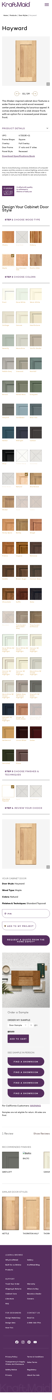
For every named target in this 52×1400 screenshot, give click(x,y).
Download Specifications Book (18, 156)
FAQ (7, 1304)
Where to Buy (33, 1289)
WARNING (35, 1105)
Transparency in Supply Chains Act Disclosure (15, 1363)
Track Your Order (12, 1284)
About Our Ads (33, 1375)
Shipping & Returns (13, 1289)
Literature (9, 1299)
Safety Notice (11, 1370)
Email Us (30, 1318)
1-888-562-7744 (34, 1323)
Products (9, 1270)
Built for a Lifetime (13, 1265)
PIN (10, 914)
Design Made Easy (12, 1318)
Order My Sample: (19, 1020)
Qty (35, 1025)
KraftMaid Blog (33, 1265)
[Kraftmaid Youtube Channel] (35, 1342)
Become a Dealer (34, 1294)
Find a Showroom (26, 1061)
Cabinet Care (11, 1294)
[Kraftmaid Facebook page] (17, 1342)
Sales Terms (32, 1362)
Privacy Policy (11, 1357)
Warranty (31, 1284)
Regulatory (31, 1370)
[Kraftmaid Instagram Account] (23, 1342)
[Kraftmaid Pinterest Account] (29, 1342)
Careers (30, 1299)
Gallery (30, 1260)
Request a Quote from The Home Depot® (26, 940)
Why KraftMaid (11, 1260)
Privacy (8, 1375)
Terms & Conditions (35, 1357)
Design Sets (10, 1323)
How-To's (9, 1328)
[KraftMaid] (16, 4)
